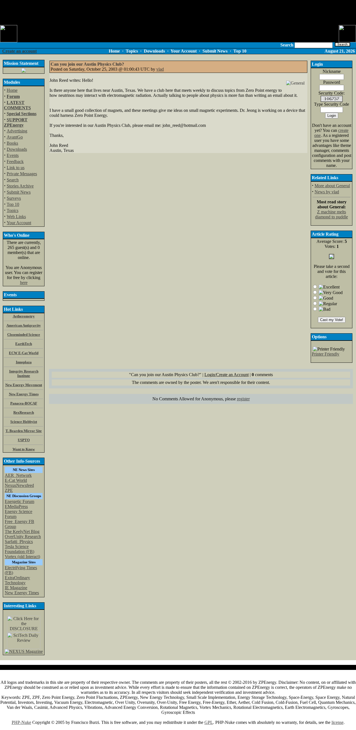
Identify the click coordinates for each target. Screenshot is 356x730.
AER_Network (18, 475)
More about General (332, 185)
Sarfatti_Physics (19, 541)
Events (13, 155)
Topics (12, 210)
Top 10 (13, 204)
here (24, 282)
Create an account (19, 51)
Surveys (14, 198)
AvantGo (15, 137)
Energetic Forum (19, 501)
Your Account (19, 222)
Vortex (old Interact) (22, 556)
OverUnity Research (23, 536)
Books (12, 143)
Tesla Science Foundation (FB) (19, 549)
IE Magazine (16, 587)
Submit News (19, 192)
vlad (160, 69)
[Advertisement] (178, 12)
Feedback (15, 161)
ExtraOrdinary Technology (17, 580)
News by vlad (327, 191)
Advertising (17, 131)
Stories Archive (20, 186)
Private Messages (22, 173)
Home (12, 90)
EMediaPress (16, 506)
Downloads (17, 149)
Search (13, 179)
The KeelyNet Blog (22, 531)
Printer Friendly (325, 354)
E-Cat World (16, 480)
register (243, 398)
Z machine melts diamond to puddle (331, 214)
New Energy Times (22, 592)
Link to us (15, 167)
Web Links (16, 216)
